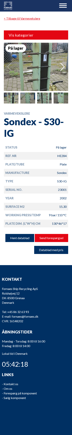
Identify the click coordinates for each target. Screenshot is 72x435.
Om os (8, 388)
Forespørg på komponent (20, 393)
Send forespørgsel (51, 238)
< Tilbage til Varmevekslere (22, 18)
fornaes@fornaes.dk (25, 316)
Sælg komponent (15, 398)
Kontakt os (11, 384)
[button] (62, 67)
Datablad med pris (51, 250)
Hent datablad (19, 238)
